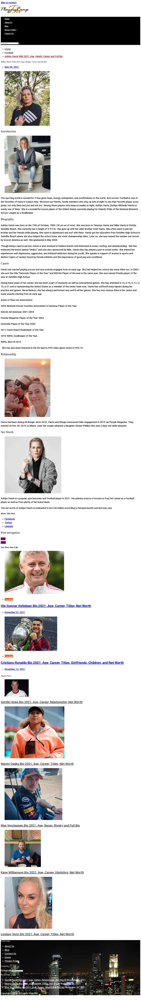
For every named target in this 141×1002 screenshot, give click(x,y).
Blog (6, 26)
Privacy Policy (10, 30)
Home (7, 19)
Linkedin (9, 526)
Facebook (10, 519)
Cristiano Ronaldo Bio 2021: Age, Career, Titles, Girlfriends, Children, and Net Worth (62, 663)
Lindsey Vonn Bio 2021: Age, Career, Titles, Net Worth (37, 934)
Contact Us (9, 33)
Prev (3, 538)
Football (9, 599)
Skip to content (8, 2)
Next (3, 542)
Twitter (8, 522)
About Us (8, 22)
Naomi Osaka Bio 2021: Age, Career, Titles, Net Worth (37, 764)
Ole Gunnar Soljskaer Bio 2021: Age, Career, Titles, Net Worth (46, 606)
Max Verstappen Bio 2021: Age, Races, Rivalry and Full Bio (40, 825)
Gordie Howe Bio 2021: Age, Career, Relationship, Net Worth (42, 702)
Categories (6, 970)
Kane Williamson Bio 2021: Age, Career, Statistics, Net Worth (42, 872)
